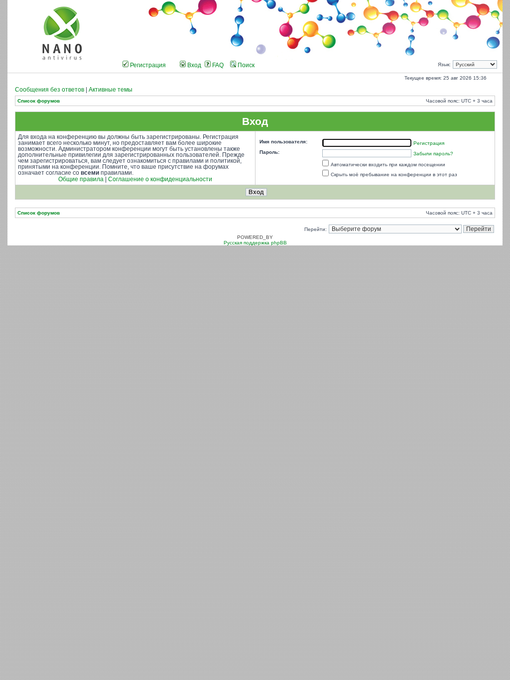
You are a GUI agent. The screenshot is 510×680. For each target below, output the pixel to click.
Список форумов (38, 101)
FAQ (217, 65)
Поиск (245, 65)
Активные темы (110, 90)
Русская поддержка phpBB (255, 242)
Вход (193, 65)
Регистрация (147, 65)
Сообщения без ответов (49, 90)
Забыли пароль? (433, 153)
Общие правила (81, 179)
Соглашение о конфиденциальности (160, 179)
